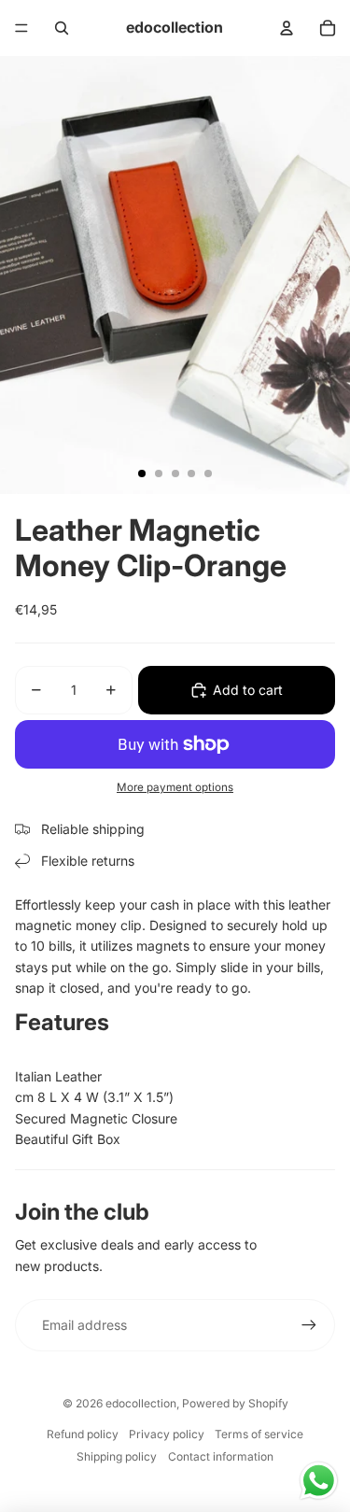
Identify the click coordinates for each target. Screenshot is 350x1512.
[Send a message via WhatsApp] (319, 1481)
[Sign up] (309, 1325)
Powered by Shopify (235, 1403)
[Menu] (21, 28)
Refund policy (83, 1434)
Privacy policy (166, 1434)
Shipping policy (117, 1456)
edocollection (140, 1403)
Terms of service (259, 1434)
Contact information (220, 1456)
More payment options (175, 787)
